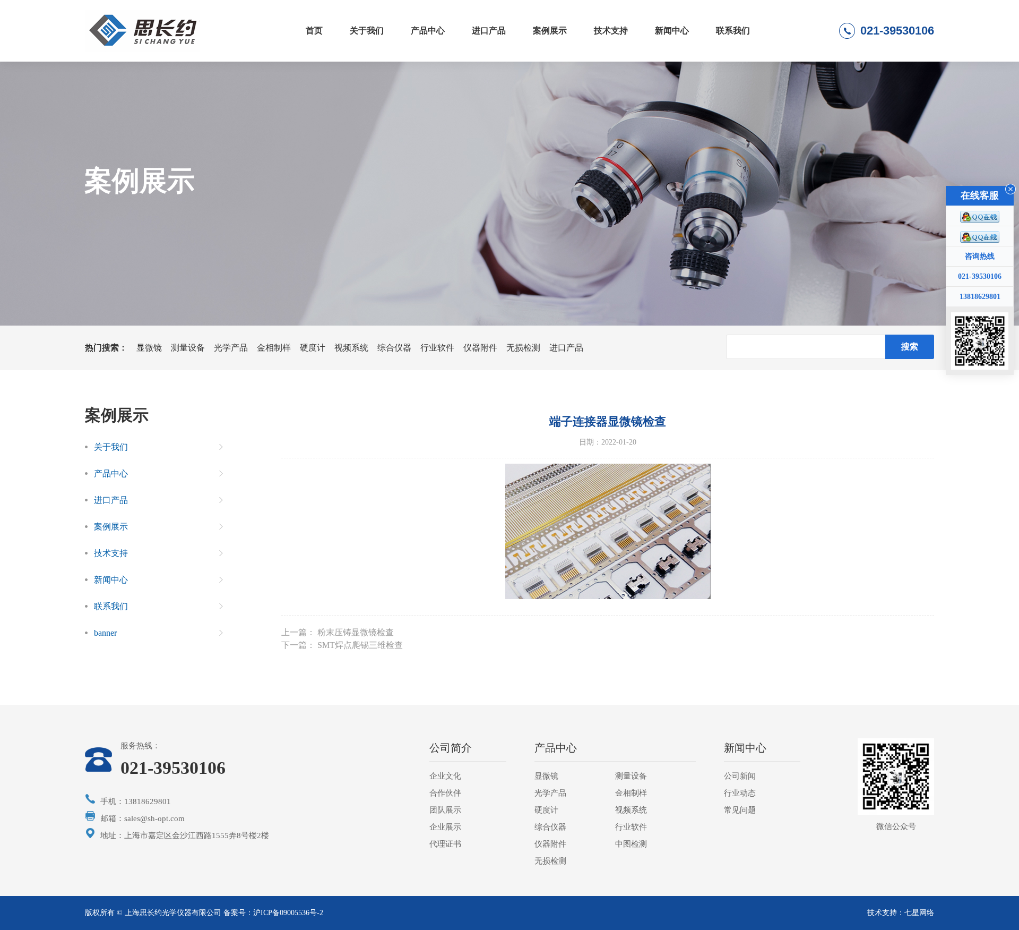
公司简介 (450, 748)
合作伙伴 (445, 793)
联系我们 (733, 30)
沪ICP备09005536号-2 (288, 913)
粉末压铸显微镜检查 (355, 632)
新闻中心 (672, 30)
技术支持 (611, 30)
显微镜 (149, 347)
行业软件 (437, 347)
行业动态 (740, 793)
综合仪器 (394, 347)
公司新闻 (740, 776)
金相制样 (274, 347)
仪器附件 (480, 347)
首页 (314, 30)
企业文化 (445, 776)
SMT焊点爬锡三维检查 (360, 645)
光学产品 (231, 347)
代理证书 (445, 844)
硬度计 (312, 347)
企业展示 (445, 827)
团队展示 (445, 810)
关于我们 (367, 30)
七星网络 (919, 913)
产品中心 (428, 30)
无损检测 (523, 347)
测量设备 (188, 347)
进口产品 (489, 30)
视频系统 (351, 347)
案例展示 (550, 30)
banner (105, 632)
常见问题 (740, 810)
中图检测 (631, 844)
